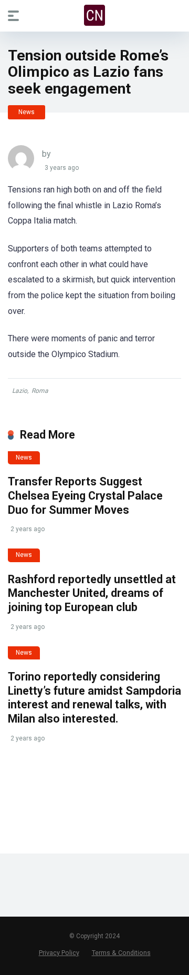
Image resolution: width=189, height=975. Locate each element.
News (26, 112)
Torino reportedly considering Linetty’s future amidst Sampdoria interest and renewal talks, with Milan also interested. (94, 697)
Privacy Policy (59, 953)
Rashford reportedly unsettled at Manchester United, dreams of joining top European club (92, 593)
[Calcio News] (94, 15)
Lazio (19, 390)
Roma (40, 390)
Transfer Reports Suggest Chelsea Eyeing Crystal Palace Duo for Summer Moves (85, 495)
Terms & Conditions (121, 953)
